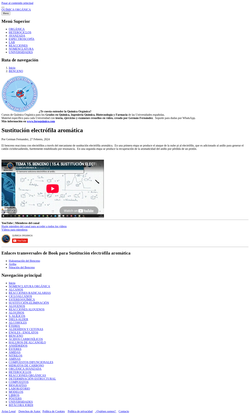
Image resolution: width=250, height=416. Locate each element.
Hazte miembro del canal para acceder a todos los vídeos (34, 226)
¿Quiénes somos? (105, 411)
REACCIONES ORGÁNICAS (27, 375)
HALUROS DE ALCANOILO (27, 342)
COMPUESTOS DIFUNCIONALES (31, 362)
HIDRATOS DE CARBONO (26, 365)
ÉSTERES (15, 349)
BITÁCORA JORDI (21, 405)
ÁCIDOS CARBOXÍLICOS (26, 339)
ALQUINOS (16, 312)
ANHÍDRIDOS (18, 345)
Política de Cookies (53, 411)
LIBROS (14, 395)
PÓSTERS (15, 398)
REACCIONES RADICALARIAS (30, 292)
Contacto (124, 411)
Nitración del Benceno (22, 267)
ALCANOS (16, 289)
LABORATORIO (19, 388)
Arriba (12, 264)
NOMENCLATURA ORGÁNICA (29, 286)
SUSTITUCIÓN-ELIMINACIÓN (29, 302)
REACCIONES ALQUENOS (26, 309)
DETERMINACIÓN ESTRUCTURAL (32, 378)
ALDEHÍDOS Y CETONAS (26, 329)
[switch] (2, 7)
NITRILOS (15, 355)
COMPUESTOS (19, 382)
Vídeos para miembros (14, 229)
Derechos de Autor (29, 411)
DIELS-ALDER (18, 319)
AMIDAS (14, 352)
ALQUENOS (17, 306)
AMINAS (14, 358)
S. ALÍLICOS (17, 316)
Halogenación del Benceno (24, 260)
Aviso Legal (8, 411)
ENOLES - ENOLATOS (23, 332)
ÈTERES (14, 325)
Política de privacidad (80, 411)
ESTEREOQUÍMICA (22, 299)
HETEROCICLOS (20, 372)
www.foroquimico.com (41, 121)
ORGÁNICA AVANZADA (25, 368)
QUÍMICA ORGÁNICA (16, 9)
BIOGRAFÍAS (18, 385)
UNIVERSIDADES (21, 401)
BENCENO (16, 71)
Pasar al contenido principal (17, 3)
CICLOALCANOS (20, 296)
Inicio (12, 67)
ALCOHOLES (18, 322)
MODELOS (16, 391)
